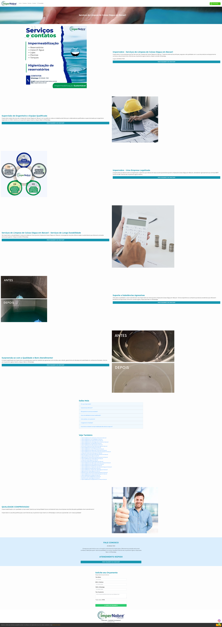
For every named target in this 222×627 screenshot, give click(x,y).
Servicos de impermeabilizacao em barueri (91, 476)
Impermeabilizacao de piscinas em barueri (91, 468)
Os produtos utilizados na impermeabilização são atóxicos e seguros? (97, 426)
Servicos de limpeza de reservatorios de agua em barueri (94, 446)
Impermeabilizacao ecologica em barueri (90, 475)
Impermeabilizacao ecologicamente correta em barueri (94, 479)
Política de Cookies (56, 624)
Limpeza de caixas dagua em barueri (89, 460)
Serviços (29, 3)
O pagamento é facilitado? (87, 422)
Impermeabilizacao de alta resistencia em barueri (92, 464)
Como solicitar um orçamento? (88, 419)
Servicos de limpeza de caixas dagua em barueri (92, 461)
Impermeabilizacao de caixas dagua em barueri (92, 458)
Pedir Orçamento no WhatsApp (166, 61)
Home (20, 3)
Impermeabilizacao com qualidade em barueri (92, 439)
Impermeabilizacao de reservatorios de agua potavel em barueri (96, 451)
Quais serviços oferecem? (87, 407)
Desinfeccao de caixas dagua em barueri (90, 478)
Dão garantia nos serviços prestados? (89, 411)
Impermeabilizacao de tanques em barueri (91, 447)
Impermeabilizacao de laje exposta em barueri (92, 444)
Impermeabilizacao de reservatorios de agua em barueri (94, 473)
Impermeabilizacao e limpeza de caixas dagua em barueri (94, 469)
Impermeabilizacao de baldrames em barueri (91, 465)
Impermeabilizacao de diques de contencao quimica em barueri (96, 462)
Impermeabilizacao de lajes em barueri (90, 455)
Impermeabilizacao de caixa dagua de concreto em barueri (94, 442)
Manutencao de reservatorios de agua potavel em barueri (94, 454)
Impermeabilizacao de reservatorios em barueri (92, 440)
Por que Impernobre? (86, 404)
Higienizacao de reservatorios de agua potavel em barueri (94, 457)
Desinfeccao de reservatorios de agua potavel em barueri (94, 472)
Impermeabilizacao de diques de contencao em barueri (94, 450)
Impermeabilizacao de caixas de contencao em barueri (93, 437)
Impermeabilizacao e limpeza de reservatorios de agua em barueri (96, 467)
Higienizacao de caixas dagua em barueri (90, 471)
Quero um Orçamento (111, 605)
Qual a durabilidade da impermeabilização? (91, 415)
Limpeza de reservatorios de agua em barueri (91, 453)
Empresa (24, 3)
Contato (34, 3)
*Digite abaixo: (100, 599)
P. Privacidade (40, 3)
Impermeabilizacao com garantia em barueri (91, 443)
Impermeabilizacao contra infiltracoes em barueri (92, 449)
